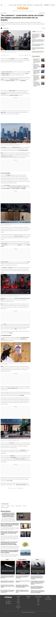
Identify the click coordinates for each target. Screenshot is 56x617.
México (18, 603)
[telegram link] (8, 603)
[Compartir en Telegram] (27, 55)
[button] (30, 55)
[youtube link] (6, 603)
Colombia (18, 599)
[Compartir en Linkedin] (25, 55)
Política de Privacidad (48, 599)
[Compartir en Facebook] (21, 55)
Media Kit (38, 604)
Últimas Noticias (18, 607)
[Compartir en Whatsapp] (19, 55)
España (18, 600)
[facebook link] (6, 601)
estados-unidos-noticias (4, 507)
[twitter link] (8, 601)
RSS (18, 608)
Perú (18, 604)
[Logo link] (23, 8)
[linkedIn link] (10, 603)
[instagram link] (10, 601)
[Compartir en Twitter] (23, 55)
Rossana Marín (6, 28)
